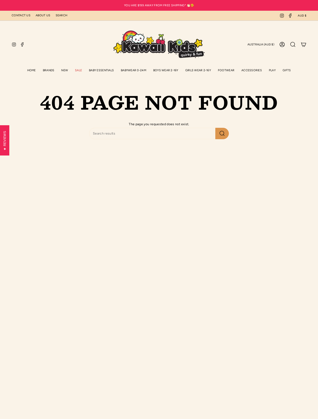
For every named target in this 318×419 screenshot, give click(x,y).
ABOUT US (43, 15)
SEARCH (62, 15)
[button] (101, 70)
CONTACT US (21, 15)
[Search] (222, 133)
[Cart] (303, 44)
